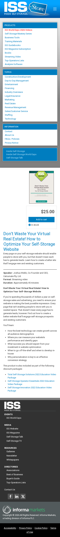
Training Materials (13, 41)
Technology (10, 119)
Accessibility (10, 528)
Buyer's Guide (13, 478)
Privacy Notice (11, 143)
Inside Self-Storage (15, 151)
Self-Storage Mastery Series (18, 33)
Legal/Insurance (12, 96)
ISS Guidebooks (12, 45)
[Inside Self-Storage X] (23, 496)
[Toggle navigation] (55, 9)
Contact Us (9, 489)
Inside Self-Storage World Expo (21, 154)
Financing (9, 88)
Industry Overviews (14, 92)
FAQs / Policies (12, 139)
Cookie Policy (41, 528)
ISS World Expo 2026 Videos (18, 30)
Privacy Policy (25, 528)
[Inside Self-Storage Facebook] (10, 496)
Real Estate (10, 103)
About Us (9, 135)
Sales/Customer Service (16, 111)
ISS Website (12, 428)
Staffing (8, 115)
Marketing (9, 99)
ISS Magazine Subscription (18, 49)
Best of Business (14, 474)
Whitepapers (12, 459)
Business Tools (12, 37)
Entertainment (11, 84)
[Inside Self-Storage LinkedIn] (17, 496)
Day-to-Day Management (17, 80)
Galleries (10, 451)
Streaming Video (13, 56)
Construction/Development (18, 77)
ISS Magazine (13, 432)
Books (8, 53)
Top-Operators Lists (14, 60)
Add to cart (41, 219)
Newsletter (11, 455)
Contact (8, 131)
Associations (12, 470)
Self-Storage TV (14, 441)
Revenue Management (15, 107)
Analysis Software (13, 64)
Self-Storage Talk (14, 157)
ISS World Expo (13, 418)
